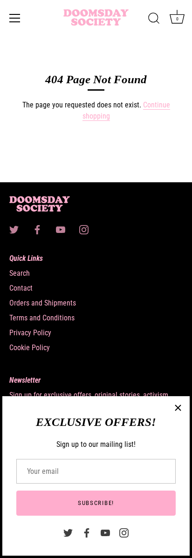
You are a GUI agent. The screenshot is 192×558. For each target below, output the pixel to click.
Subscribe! (96, 502)
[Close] (178, 408)
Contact (21, 288)
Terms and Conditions (42, 317)
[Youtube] (105, 532)
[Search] (154, 19)
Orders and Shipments (42, 303)
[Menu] (15, 18)
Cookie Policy (29, 347)
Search (19, 273)
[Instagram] (124, 532)
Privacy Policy (30, 332)
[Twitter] (68, 532)
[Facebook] (86, 532)
